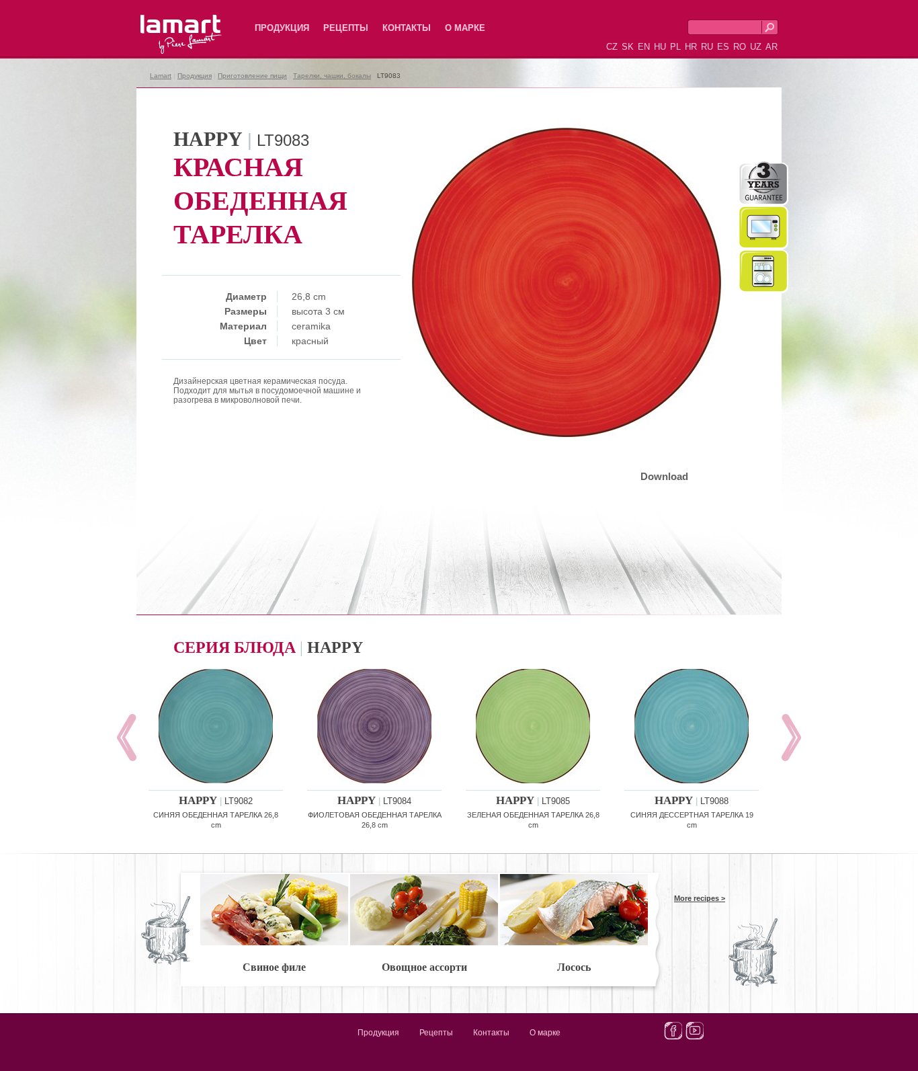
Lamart (167, 23)
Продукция (282, 28)
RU (707, 47)
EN (644, 47)
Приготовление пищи (252, 75)
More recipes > (699, 898)
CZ (612, 47)
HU (660, 47)
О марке (465, 28)
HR (691, 47)
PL (675, 47)
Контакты (406, 28)
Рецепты (345, 28)
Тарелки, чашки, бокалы (332, 75)
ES (723, 47)
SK (628, 47)
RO (739, 47)
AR (771, 47)
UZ (755, 47)
